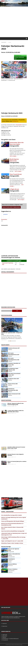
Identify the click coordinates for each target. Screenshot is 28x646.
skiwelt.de (4, 637)
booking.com (15, 121)
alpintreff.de (4, 635)
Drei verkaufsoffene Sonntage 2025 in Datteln (11, 515)
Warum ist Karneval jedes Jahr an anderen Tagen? (16, 462)
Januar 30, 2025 (11, 449)
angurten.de (4, 634)
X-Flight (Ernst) (14, 189)
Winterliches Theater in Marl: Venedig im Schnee (12, 543)
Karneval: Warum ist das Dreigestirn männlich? (15, 455)
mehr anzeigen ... (13, 156)
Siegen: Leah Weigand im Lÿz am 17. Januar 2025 (12, 541)
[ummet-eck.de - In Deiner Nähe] (14, 5)
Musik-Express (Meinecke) (14, 160)
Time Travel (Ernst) (16, 174)
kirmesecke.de (5, 640)
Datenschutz (4, 626)
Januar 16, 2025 (11, 464)
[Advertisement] (14, 22)
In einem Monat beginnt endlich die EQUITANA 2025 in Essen (15, 411)
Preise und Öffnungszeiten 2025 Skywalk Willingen (12, 521)
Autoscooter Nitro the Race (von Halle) (17, 143)
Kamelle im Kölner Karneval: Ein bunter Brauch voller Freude (16, 447)
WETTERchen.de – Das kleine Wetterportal (10, 638)
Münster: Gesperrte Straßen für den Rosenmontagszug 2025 (15, 404)
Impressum (4, 623)
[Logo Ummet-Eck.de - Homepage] (11, 615)
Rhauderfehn (19, 124)
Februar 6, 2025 (11, 413)
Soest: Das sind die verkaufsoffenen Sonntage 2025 (12, 531)
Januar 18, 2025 (11, 456)
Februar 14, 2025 (11, 406)
